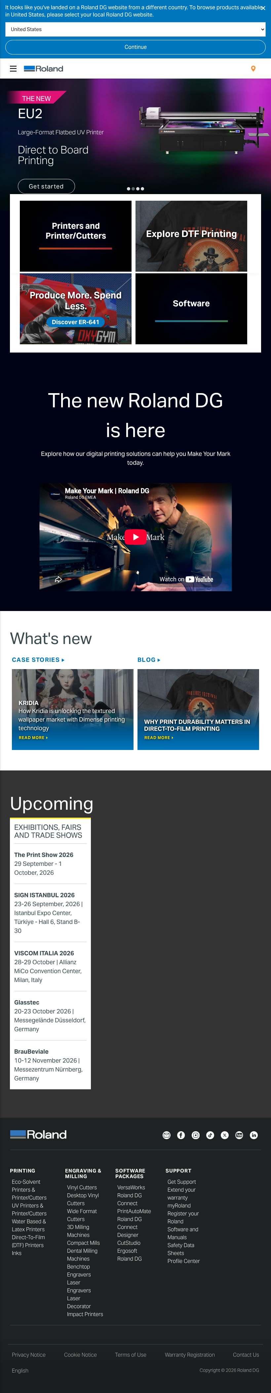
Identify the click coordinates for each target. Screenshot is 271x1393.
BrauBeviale (31, 1051)
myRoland (179, 1205)
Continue (136, 47)
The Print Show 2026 (43, 855)
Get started (46, 186)
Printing (22, 1171)
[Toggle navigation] (13, 68)
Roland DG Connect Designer (129, 1227)
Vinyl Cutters (82, 1187)
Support (178, 1171)
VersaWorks (131, 1187)
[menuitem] (253, 69)
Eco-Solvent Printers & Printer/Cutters (29, 1189)
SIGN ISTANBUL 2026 (44, 895)
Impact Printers (85, 1314)
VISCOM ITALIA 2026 (44, 953)
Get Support (182, 1181)
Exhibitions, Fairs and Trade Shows (48, 831)
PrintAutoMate (134, 1211)
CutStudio (128, 1243)
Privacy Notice (29, 1354)
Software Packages (130, 1173)
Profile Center (184, 1261)
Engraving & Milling (83, 1173)
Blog (146, 659)
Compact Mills (83, 1243)
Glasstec (26, 1002)
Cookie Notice (80, 1354)
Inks (16, 1253)
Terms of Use (130, 1354)
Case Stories (36, 659)
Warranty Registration (190, 1354)
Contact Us (246, 1354)
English (20, 1370)
